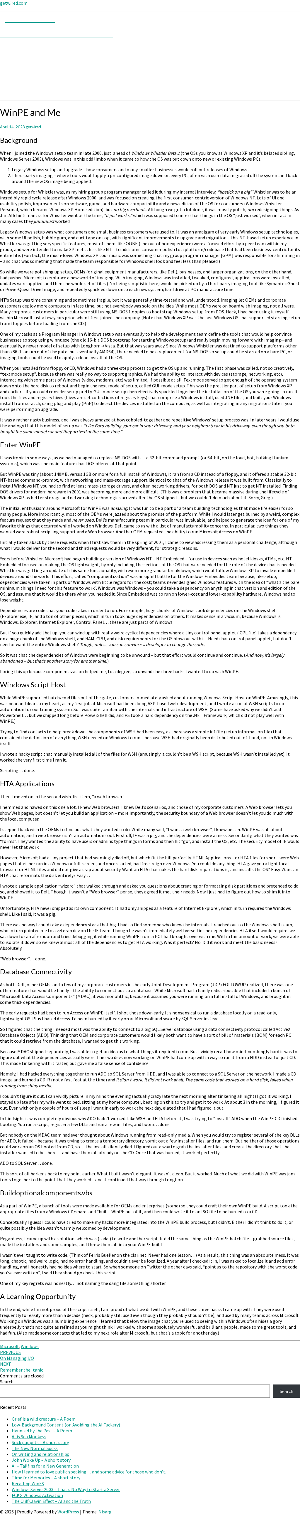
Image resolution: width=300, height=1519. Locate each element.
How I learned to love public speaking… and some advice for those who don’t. (89, 1472)
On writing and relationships (40, 1454)
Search (6, 1381)
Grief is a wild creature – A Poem (44, 1419)
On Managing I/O (17, 1355)
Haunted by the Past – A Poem (42, 1431)
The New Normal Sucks (35, 1448)
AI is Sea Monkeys (29, 1436)
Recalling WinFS (28, 1483)
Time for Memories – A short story (46, 1478)
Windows (30, 1346)
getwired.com (14, 3)
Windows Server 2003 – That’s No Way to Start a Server (66, 1489)
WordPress (68, 1512)
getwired (33, 127)
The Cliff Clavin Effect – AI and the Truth (51, 1501)
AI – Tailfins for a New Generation (45, 1466)
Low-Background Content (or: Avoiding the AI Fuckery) (66, 1425)
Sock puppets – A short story (40, 1442)
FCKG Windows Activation (37, 1495)
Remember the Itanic (21, 1367)
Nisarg (105, 1512)
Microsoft (9, 1346)
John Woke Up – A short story (41, 1460)
